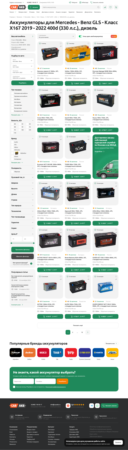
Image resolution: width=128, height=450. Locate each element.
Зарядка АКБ (73, 429)
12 (82, 332)
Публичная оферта (96, 436)
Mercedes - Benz (29, 17)
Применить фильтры (22, 249)
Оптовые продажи (33, 442)
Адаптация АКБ (74, 437)
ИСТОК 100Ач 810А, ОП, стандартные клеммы (46, 305)
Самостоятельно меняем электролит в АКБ (19, 285)
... (77, 332)
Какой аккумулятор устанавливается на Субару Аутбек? (20, 295)
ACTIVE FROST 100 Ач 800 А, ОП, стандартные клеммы (49, 258)
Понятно (118, 442)
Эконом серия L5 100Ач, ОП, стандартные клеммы (47, 72)
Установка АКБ (74, 432)
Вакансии (79, 12)
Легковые (51, 429)
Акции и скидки (61, 12)
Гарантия (71, 12)
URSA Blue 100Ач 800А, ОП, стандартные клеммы (103, 212)
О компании (14, 429)
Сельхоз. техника (53, 439)
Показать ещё (78, 325)
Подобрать (22, 83)
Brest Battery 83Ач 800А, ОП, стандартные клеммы (75, 258)
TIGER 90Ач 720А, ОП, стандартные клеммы (73, 165)
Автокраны (51, 444)
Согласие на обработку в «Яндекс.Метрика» (104, 431)
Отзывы (31, 12)
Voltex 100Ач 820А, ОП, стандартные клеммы (73, 72)
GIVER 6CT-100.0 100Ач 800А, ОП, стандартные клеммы (105, 258)
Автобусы (51, 437)
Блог (38, 12)
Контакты (97, 12)
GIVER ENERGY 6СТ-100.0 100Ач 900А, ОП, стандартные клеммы (105, 305)
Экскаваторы (52, 442)
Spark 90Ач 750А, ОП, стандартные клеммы (73, 118)
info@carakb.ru (55, 404)
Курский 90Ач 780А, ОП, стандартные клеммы (74, 212)
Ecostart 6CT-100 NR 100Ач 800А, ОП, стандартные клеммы (49, 165)
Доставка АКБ (73, 434)
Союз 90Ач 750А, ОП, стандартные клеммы (45, 118)
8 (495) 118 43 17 (32, 2)
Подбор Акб (31, 439)
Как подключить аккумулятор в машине (22, 276)
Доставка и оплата (48, 12)
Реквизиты (13, 442)
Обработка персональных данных (101, 429)
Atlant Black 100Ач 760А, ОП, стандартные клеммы (48, 212)
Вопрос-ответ (23, 12)
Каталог (19, 17)
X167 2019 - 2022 (51, 17)
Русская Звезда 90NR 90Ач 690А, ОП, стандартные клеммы (105, 72)
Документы (88, 12)
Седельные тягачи (54, 434)
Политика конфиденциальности (100, 426)
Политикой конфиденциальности (56, 387)
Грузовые (51, 432)
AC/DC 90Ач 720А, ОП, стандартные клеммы (73, 305)
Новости (12, 434)
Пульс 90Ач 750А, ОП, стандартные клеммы (101, 118)
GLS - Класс (40, 17)
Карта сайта (93, 434)
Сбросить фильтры (22, 256)
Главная (12, 17)
